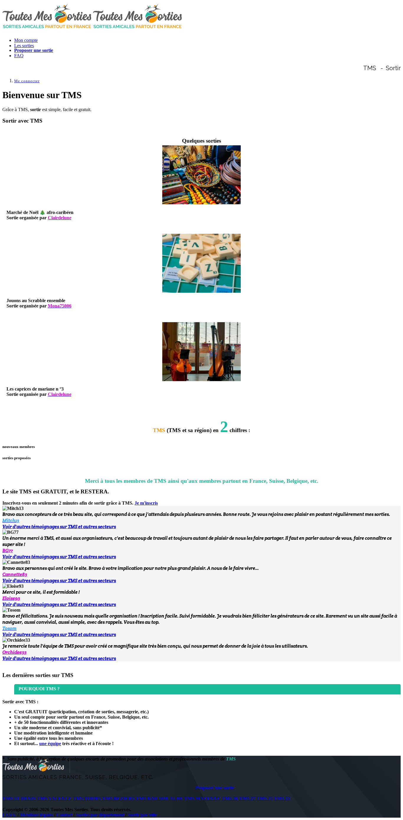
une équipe (50, 743)
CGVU (9, 814)
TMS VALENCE (54, 798)
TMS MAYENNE (202, 798)
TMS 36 (230, 798)
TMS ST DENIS (19, 798)
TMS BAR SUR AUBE (159, 798)
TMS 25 (264, 798)
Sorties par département (100, 814)
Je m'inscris (146, 502)
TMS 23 (282, 798)
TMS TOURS (87, 798)
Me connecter (27, 81)
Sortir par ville (142, 814)
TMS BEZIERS (118, 798)
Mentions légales (36, 814)
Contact (64, 814)
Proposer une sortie (214, 787)
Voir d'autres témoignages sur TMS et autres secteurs (59, 526)
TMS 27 (247, 798)
